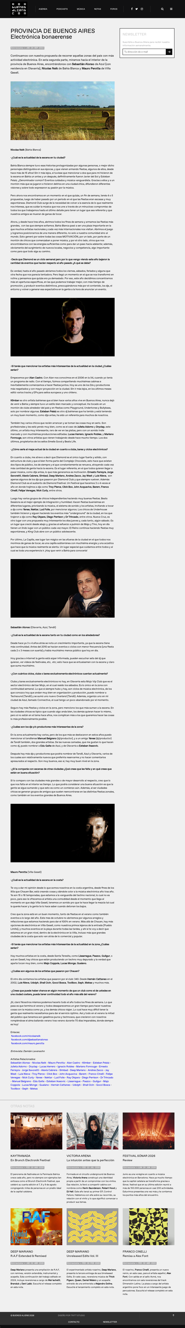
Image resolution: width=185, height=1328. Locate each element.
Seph (25, 1088)
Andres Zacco (95, 1070)
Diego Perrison (90, 1077)
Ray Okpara (73, 1077)
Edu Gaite (38, 1081)
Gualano (44, 1084)
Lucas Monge (29, 1084)
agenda (43, 9)
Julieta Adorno (19, 1066)
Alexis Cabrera (49, 1070)
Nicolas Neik (39, 1062)
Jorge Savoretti (30, 1070)
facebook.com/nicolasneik (25, 1036)
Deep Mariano (78, 1070)
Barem (82, 1073)
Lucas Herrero (47, 1066)
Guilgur (97, 1081)
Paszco (87, 1081)
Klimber (86, 1062)
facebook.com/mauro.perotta (27, 1043)
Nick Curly (28, 1077)
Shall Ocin (88, 1084)
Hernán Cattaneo (60, 1084)
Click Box (52, 1073)
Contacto (73, 1322)
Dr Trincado (106, 1077)
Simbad (63, 1070)
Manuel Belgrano (21, 1081)
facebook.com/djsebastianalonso (29, 1039)
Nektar (48, 1077)
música (81, 9)
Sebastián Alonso (20, 1062)
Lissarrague (74, 1081)
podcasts (62, 9)
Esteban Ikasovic (56, 1081)
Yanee (39, 1077)
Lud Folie (59, 1077)
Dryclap (33, 1066)
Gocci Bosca (103, 1084)
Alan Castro (73, 1062)
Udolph (77, 1084)
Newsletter (110, 1322)
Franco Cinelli (96, 1073)
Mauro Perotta (56, 1062)
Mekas (34, 1088)
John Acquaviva (68, 1073)
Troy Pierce (38, 1073)
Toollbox (15, 1088)
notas (97, 9)
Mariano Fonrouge (86, 1066)
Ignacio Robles (66, 1066)
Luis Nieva (24, 1073)
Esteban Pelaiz (101, 1062)
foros (113, 9)
